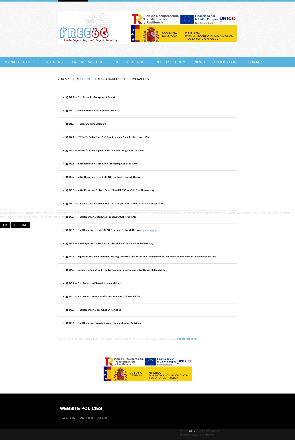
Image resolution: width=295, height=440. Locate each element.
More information (147, 231)
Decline (20, 225)
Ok (5, 225)
